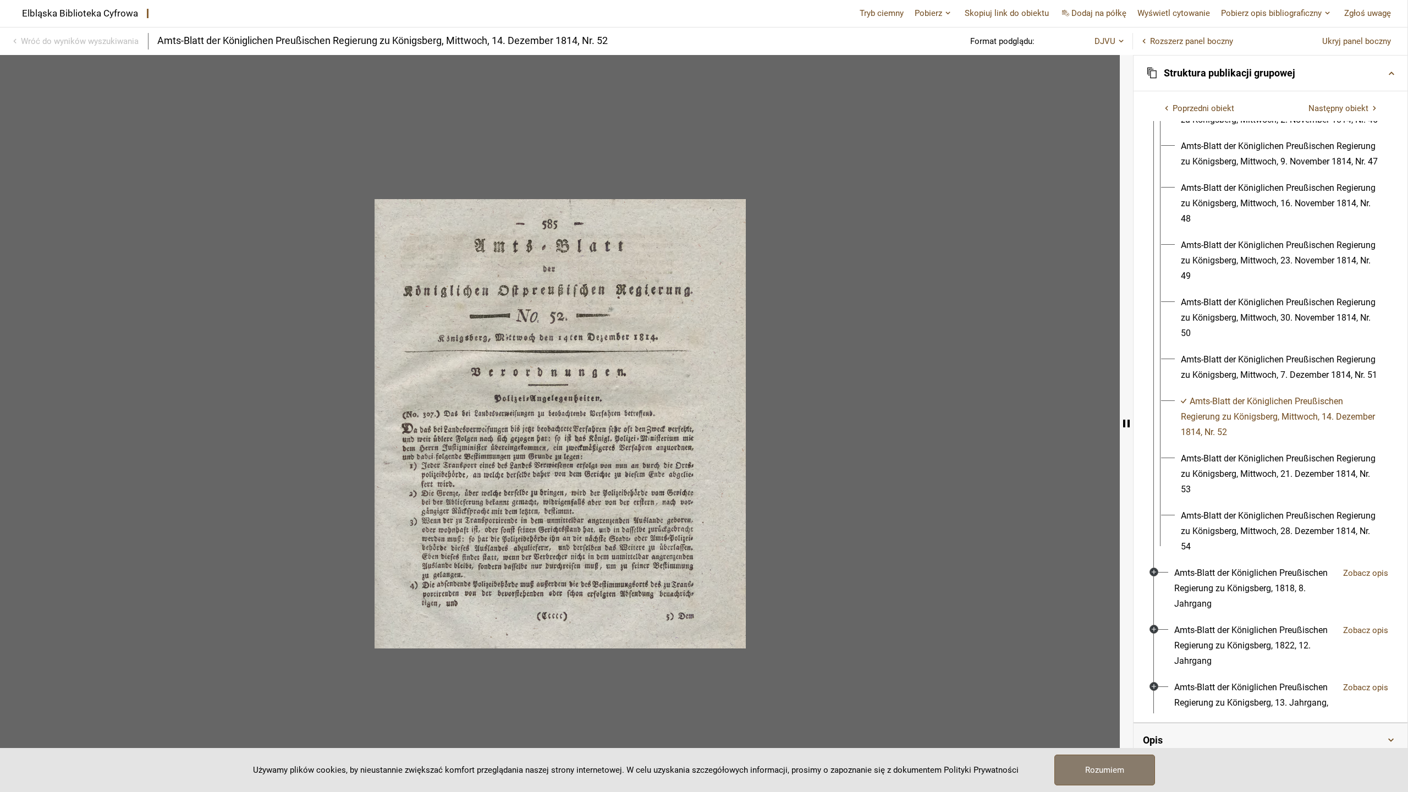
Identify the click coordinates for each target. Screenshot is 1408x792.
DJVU (1104, 41)
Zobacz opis (1365, 573)
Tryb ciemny (882, 13)
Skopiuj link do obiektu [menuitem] (1007, 13)
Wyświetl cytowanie (1173, 13)
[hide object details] (1126, 423)
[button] (1270, 73)
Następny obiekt (1338, 108)
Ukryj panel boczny (1356, 41)
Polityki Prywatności (981, 770)
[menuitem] (1280, 154)
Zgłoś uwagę (1367, 13)
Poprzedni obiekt (1203, 108)
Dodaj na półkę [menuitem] (1098, 13)
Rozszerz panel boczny (1191, 41)
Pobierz (928, 13)
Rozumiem (1104, 770)
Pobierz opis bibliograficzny (1271, 13)
